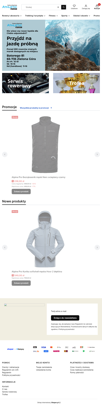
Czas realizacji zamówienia (81, 370)
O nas (4, 389)
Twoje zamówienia (44, 367)
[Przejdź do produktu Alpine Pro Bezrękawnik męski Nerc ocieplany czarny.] (45, 145)
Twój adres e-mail (58, 311)
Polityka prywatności (11, 375)
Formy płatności (77, 372)
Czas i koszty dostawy (80, 367)
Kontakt (5, 386)
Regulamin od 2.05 (10, 370)
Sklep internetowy (48, 402)
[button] (63, 7)
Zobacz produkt (21, 191)
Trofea (5, 394)
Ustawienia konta (43, 370)
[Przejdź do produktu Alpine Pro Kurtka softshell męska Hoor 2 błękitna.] (45, 239)
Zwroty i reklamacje (10, 367)
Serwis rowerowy (9, 392)
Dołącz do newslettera (65, 318)
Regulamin (6, 372)
